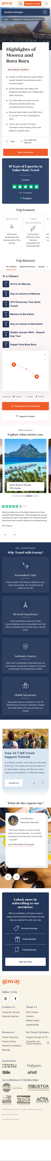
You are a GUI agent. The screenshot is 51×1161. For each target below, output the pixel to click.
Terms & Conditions (11, 1046)
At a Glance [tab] (11, 266)
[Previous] (34, 783)
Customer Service (11, 1012)
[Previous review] (5, 534)
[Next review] (14, 534)
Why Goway (32, 1012)
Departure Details (27, 416)
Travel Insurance (10, 1037)
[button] (37, 377)
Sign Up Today (25, 962)
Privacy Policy (9, 1041)
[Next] (42, 783)
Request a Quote (32, 4)
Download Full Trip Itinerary (27, 406)
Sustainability (32, 1025)
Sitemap (6, 1050)
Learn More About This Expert (21, 844)
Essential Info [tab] (44, 266)
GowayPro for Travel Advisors (33, 1042)
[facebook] (15, 998)
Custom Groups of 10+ (37, 1037)
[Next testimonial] (16, 876)
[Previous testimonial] (8, 876)
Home (5, 19)
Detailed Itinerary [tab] (27, 266)
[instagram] (5, 998)
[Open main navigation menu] (46, 3)
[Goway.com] (7, 3)
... (10, 19)
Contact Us (14, 783)
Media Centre (32, 1020)
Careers (30, 1016)
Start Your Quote (25, 152)
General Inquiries (10, 1016)
